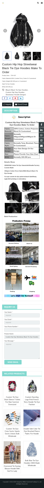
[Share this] (4, 98)
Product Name (8, 334)
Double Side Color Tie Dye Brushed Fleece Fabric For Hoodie (32, 431)
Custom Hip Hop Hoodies (15, 92)
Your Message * (9, 341)
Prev (5, 31)
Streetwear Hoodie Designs (16, 95)
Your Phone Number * (11, 326)
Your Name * (8, 312)
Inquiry (8, 104)
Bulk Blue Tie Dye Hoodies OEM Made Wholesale (32, 463)
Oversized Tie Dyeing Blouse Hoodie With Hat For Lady (12, 468)
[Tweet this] (10, 98)
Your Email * (8, 319)
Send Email (22, 104)
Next (39, 31)
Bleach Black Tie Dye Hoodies (17, 90)
